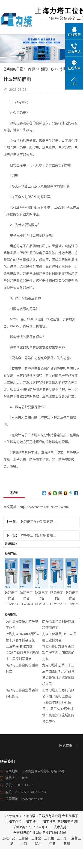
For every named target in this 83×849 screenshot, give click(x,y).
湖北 (38, 844)
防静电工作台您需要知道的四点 (38, 535)
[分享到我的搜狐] (66, 493)
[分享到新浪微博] (50, 493)
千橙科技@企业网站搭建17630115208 (39, 832)
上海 (24, 844)
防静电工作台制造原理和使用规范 (38, 522)
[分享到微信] (55, 493)
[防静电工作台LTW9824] (26, 573)
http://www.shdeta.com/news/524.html (45, 507)
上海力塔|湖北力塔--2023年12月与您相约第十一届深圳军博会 (22, 653)
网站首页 (65, 745)
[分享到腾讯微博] (71, 493)
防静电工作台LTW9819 (41, 598)
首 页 (31, 69)
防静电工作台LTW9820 (56, 598)
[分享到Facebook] (76, 493)
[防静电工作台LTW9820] (56, 573)
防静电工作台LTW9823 (11, 598)
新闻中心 (47, 69)
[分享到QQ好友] (60, 493)
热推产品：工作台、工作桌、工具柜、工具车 (34, 838)
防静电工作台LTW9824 (26, 598)
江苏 (52, 844)
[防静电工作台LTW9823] (11, 573)
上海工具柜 (30, 821)
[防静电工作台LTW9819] (41, 573)
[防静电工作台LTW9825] (72, 573)
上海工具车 (47, 821)
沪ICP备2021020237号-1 (30, 827)
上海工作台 (13, 821)
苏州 (66, 844)
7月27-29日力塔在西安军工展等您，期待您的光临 (58, 653)
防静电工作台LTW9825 (72, 598)
